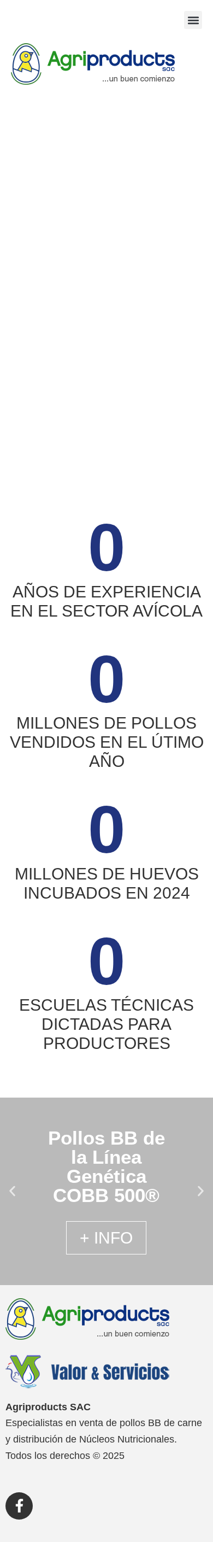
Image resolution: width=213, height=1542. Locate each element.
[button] (193, 20)
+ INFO (106, 1238)
